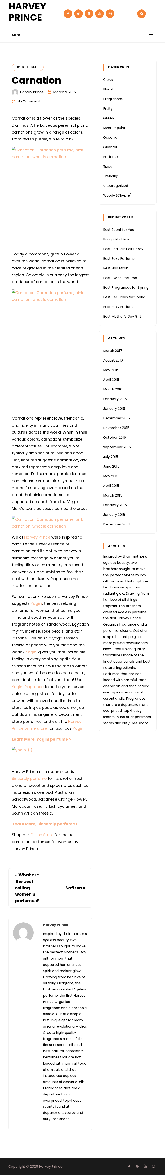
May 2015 (110, 476)
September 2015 (117, 447)
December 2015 (116, 418)
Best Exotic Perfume (120, 277)
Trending (110, 176)
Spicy (107, 166)
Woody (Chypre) (117, 195)
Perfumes (111, 156)
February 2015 (115, 505)
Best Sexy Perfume (119, 258)
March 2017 (112, 350)
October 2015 (114, 437)
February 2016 (115, 398)
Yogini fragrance (28, 686)
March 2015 (112, 495)
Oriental (110, 147)
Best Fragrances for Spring (125, 287)
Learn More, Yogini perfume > (41, 739)
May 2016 (110, 370)
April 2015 (111, 485)
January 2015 (114, 514)
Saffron (73, 888)
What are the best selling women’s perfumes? (27, 888)
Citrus (108, 79)
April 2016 (111, 379)
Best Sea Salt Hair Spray (123, 248)
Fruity (108, 108)
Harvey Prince (32, 92)
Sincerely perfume (29, 778)
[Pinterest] (89, 13)
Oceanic (110, 137)
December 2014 (116, 524)
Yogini (36, 603)
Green (108, 118)
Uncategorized (27, 67)
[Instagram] (110, 13)
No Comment (28, 101)
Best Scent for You (118, 229)
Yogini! (79, 728)
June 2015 (111, 466)
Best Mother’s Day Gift (122, 316)
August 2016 (113, 360)
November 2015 (116, 427)
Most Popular (114, 127)
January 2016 (114, 408)
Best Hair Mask (115, 268)
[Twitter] (78, 13)
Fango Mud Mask (117, 239)
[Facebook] (68, 13)
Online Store (41, 834)
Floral (108, 89)
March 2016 (112, 389)
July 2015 (110, 456)
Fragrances (113, 98)
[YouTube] (99, 13)
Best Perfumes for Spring (124, 297)
